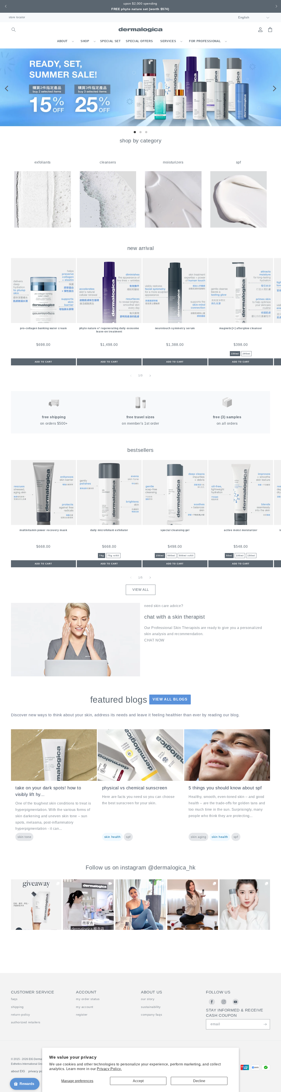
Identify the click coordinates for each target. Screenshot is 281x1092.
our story (147, 999)
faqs (14, 999)
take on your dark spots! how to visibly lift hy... (48, 791)
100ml (240, 555)
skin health (112, 837)
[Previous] (7, 88)
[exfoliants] (42, 226)
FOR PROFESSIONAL (205, 41)
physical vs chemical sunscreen (134, 787)
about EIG (18, 1071)
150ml (235, 353)
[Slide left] (131, 376)
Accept (138, 1081)
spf (238, 162)
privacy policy (37, 1071)
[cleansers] (108, 226)
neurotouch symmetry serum (175, 328)
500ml (171, 555)
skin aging (198, 837)
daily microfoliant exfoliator (109, 530)
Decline (199, 1081)
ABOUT (62, 41)
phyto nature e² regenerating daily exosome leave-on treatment (109, 330)
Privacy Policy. (109, 1069)
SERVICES (168, 41)
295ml (246, 353)
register (82, 1014)
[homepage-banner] (140, 125)
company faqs (151, 1014)
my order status (88, 999)
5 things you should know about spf (225, 787)
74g (101, 555)
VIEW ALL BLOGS (170, 699)
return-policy (20, 1014)
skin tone (24, 837)
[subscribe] (265, 1024)
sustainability (150, 1007)
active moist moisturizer (240, 530)
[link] (36, 904)
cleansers (108, 162)
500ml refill (186, 555)
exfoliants (42, 162)
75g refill (113, 555)
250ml (160, 555)
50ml (229, 555)
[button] (5, 6)
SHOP (85, 41)
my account (84, 1007)
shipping (17, 1007)
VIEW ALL (140, 589)
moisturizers (173, 162)
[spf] (238, 226)
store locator (17, 17)
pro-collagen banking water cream (43, 328)
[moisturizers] (173, 226)
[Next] (274, 88)
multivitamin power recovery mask (43, 530)
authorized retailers (25, 1022)
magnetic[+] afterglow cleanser (240, 328)
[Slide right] (150, 376)
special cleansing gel (174, 530)
